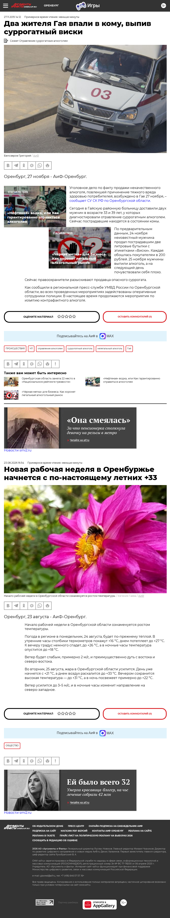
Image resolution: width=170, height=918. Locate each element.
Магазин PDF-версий (74, 831)
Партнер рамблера (68, 902)
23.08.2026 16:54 (14, 462)
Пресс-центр (76, 826)
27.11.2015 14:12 (12, 16)
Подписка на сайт (44, 831)
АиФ (36, 155)
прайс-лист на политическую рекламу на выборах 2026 (96, 835)
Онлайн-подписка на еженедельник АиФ (116, 826)
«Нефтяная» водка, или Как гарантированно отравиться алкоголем (131, 380)
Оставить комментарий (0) (135, 316)
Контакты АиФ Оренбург (108, 831)
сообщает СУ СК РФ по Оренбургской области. (110, 201)
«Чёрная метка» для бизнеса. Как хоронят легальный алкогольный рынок (48, 393)
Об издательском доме (47, 826)
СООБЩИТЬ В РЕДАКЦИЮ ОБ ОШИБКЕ (55, 840)
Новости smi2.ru (18, 450)
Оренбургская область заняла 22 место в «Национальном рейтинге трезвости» (48, 380)
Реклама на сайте (140, 831)
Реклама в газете (43, 835)
